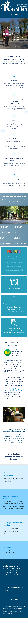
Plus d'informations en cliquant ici (14, 311)
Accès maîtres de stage (14, 266)
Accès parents (13, 570)
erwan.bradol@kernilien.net (13, 390)
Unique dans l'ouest (19, 38)
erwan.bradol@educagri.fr (13, 389)
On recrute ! (7, 548)
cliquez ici (21, 332)
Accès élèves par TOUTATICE (14, 568)
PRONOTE (14, 350)
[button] (15, 46)
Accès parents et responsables (14, 262)
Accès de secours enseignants (14, 572)
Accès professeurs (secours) (14, 270)
